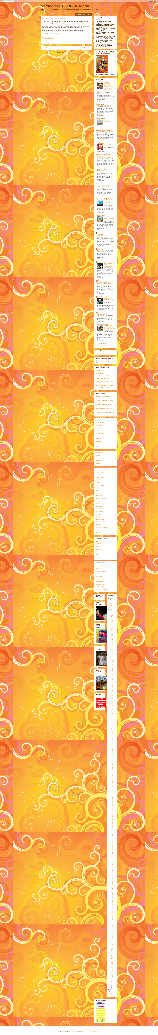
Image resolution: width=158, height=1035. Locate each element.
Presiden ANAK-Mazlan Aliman (104, 387)
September (112, 628)
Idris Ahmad (100, 104)
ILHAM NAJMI (101, 118)
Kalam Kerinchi (99, 549)
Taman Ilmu (100, 143)
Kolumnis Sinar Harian (101, 498)
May (112, 957)
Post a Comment (48, 40)
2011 (111, 605)
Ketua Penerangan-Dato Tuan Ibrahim (106, 375)
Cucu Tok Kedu (100, 573)
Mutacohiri (98, 438)
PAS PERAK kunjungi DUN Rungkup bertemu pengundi (109, 265)
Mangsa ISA (99, 508)
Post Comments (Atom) (69, 52)
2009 (111, 986)
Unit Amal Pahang (100, 584)
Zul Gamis (98, 532)
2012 (111, 602)
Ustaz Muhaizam (100, 472)
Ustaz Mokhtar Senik (103, 169)
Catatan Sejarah (100, 477)
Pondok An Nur (99, 514)
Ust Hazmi (98, 436)
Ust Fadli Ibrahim (100, 428)
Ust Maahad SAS (100, 587)
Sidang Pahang (100, 458)
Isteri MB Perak (100, 485)
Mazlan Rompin (100, 568)
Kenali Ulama (99, 493)
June (112, 953)
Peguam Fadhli (100, 423)
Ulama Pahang (99, 581)
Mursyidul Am (99, 373)
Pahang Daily (99, 460)
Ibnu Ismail (98, 546)
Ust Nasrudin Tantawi (101, 589)
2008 (111, 989)
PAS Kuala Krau (100, 576)
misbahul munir (101, 262)
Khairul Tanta (99, 495)
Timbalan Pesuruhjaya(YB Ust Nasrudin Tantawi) (103, 405)
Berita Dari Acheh (102, 297)
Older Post (87, 48)
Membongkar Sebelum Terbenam (65, 6)
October (112, 621)
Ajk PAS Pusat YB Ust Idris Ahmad (104, 385)
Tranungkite (99, 463)
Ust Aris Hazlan (100, 433)
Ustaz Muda (99, 529)
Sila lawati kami (101, 314)
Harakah (98, 455)
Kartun (97, 490)
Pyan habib (98, 516)
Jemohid (98, 487)
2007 (111, 993)
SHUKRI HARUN (101, 343)
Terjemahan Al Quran (101, 527)
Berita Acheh (99, 474)
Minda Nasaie (101, 281)
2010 (111, 609)
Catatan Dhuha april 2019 (103, 105)
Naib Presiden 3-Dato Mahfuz (103, 378)
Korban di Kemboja (101, 501)
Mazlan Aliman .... (102, 215)
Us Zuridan (98, 441)
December (112, 614)
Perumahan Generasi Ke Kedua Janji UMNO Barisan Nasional (109, 218)
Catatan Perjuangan (102, 324)
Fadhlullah (98, 544)
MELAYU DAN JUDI (102, 250)
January (112, 981)
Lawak (97, 503)
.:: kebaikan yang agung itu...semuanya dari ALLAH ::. (105, 199)
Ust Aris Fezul (99, 443)
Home (66, 48)
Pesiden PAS (99, 370)
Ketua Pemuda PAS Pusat (104, 130)
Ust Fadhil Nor (99, 425)
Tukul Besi (98, 557)
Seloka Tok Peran (100, 579)
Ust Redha (98, 446)
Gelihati (98, 480)
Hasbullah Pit (99, 482)
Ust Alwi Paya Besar (101, 571)
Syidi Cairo (98, 524)
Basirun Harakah (100, 565)
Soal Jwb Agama (100, 519)
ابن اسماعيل (100, 249)
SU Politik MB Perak (101, 522)
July (112, 948)
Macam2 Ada (99, 506)
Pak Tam (98, 554)
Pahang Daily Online (103, 82)
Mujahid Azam (99, 511)
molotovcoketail (83, 1031)
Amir (97, 541)
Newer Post (45, 48)
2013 (111, 598)
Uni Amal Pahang (102, 312)
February (112, 974)
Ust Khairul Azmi (100, 430)
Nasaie (97, 551)
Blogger (96, 1031)
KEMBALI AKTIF (101, 170)
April (112, 962)
